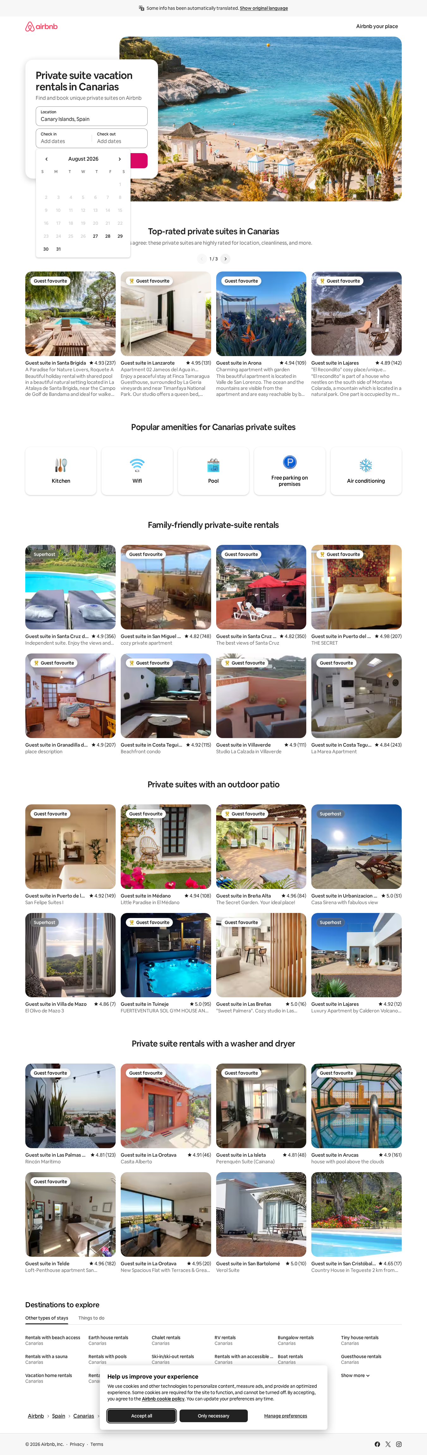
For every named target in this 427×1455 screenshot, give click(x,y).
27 (95, 236)
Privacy (77, 1444)
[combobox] (92, 119)
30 (46, 249)
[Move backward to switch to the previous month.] (47, 159)
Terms (96, 1444)
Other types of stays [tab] (46, 1318)
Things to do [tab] (91, 1318)
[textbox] (64, 141)
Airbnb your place (377, 26)
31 (58, 249)
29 (120, 236)
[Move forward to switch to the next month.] (119, 159)
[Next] (225, 259)
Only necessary (213, 1416)
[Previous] (202, 259)
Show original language (264, 8)
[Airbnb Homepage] (41, 26)
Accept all (141, 1416)
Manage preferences (285, 1416)
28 (107, 236)
